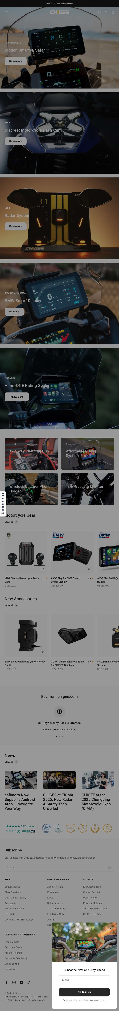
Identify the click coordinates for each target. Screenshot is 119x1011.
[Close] (110, 928)
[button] (3, 504)
